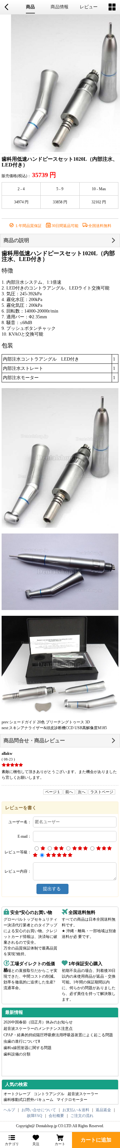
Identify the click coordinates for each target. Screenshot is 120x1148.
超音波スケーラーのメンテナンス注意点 (38, 1028)
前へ (69, 792)
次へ (81, 792)
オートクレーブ (17, 1094)
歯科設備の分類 (17, 1054)
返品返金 (103, 1110)
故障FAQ (34, 1115)
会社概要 (56, 1115)
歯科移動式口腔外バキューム (28, 1099)
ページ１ (52, 792)
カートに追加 (96, 1140)
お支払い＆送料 (75, 1110)
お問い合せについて (38, 1110)
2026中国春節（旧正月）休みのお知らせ (38, 1022)
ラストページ (101, 792)
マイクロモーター (72, 1099)
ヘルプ (9, 1110)
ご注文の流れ (81, 1115)
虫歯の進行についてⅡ (22, 1041)
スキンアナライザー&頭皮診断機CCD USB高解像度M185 (58, 728)
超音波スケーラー (83, 1094)
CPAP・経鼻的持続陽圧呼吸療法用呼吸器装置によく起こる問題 (58, 1035)
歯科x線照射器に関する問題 (28, 1048)
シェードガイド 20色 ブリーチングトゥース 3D (49, 722)
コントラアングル (49, 1094)
